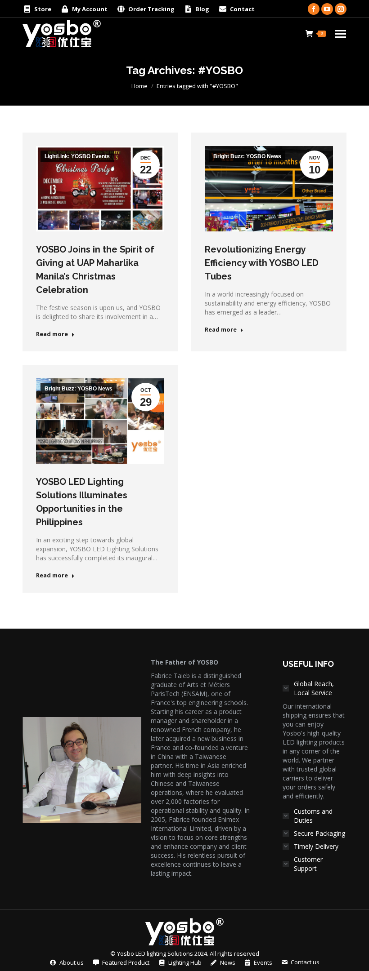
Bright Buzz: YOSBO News (247, 156)
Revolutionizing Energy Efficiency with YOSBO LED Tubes (262, 263)
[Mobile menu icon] (340, 34)
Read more (52, 334)
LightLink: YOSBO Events (77, 156)
